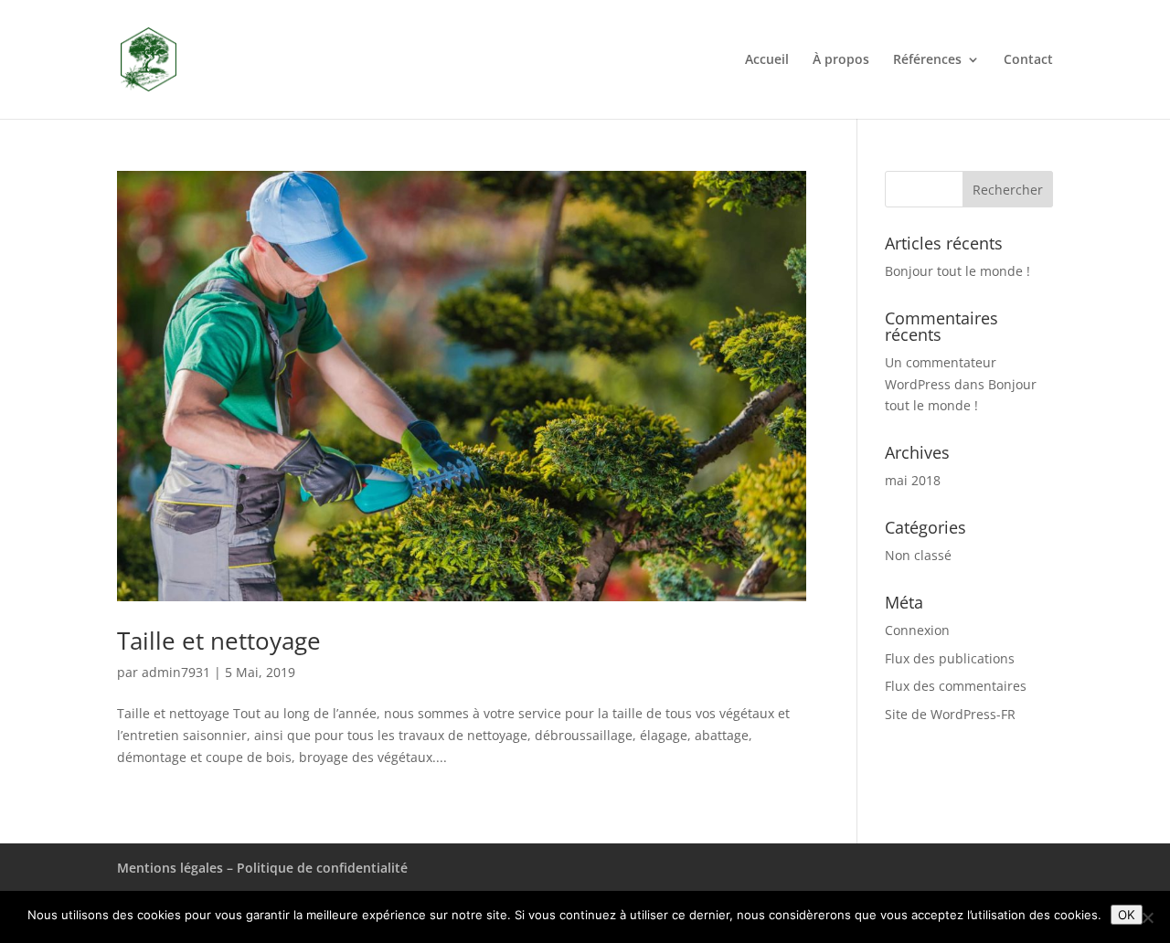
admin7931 (176, 672)
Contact (1028, 60)
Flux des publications (950, 658)
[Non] (1147, 917)
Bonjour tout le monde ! (957, 271)
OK (1126, 914)
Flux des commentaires (955, 685)
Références (927, 60)
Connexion (917, 630)
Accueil (767, 60)
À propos (841, 60)
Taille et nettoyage (219, 640)
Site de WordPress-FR (950, 714)
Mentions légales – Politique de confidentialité (262, 867)
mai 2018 (913, 480)
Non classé (918, 555)
